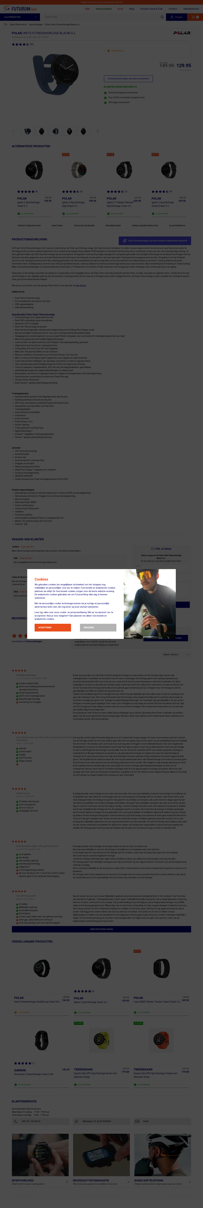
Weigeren (89, 627)
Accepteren (44, 627)
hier (42, 612)
